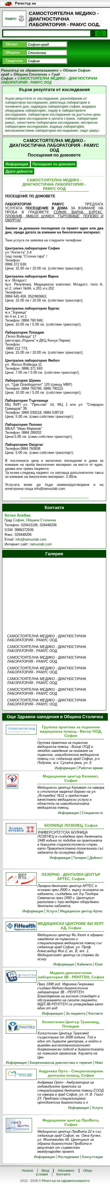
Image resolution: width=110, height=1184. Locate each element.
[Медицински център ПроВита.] (20, 1125)
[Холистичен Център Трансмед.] (20, 1027)
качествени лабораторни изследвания (48, 122)
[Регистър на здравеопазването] (14, 19)
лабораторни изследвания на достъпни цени (64, 114)
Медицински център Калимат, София (71, 778)
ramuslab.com (41, 544)
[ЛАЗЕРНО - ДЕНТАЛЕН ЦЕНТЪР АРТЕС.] (20, 879)
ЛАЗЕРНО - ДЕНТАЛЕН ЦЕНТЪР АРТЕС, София (70, 876)
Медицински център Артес (81, 911)
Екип (99, 964)
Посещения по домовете (54, 164)
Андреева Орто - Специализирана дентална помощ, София (71, 1073)
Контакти (95, 1013)
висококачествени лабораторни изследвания (41, 130)
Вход (45, 1171)
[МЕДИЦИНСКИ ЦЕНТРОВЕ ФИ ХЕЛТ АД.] (20, 926)
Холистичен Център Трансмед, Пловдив (71, 1024)
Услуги (51, 911)
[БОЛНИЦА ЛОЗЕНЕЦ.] (20, 829)
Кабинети (84, 964)
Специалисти (92, 813)
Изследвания (68, 1157)
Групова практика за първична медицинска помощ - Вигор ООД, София (71, 731)
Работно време (90, 768)
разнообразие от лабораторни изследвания (46, 100)
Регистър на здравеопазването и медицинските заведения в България (38, 3)
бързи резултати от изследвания (31, 98)
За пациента (75, 1013)
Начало (27, 1171)
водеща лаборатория (67, 126)
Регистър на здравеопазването (66, 1181)
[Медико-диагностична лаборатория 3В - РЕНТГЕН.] (20, 977)
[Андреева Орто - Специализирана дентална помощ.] (20, 1074)
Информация (17, 164)
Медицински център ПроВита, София (70, 1122)
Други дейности (19, 171)
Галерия (80, 858)
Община (12, 52)
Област (12, 44)
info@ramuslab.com (30, 539)
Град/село (14, 61)
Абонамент (66, 1171)
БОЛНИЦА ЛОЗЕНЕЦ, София (70, 825)
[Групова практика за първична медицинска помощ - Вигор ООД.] (20, 730)
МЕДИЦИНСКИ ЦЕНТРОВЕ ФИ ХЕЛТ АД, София (71, 925)
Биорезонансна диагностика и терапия (61, 1063)
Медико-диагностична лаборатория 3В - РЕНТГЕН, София (71, 975)
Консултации (92, 1157)
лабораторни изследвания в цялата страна (40, 118)
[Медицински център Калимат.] (20, 781)
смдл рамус (89, 130)
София (18, 520)
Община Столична (41, 520)
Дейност (96, 858)
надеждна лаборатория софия (55, 106)
